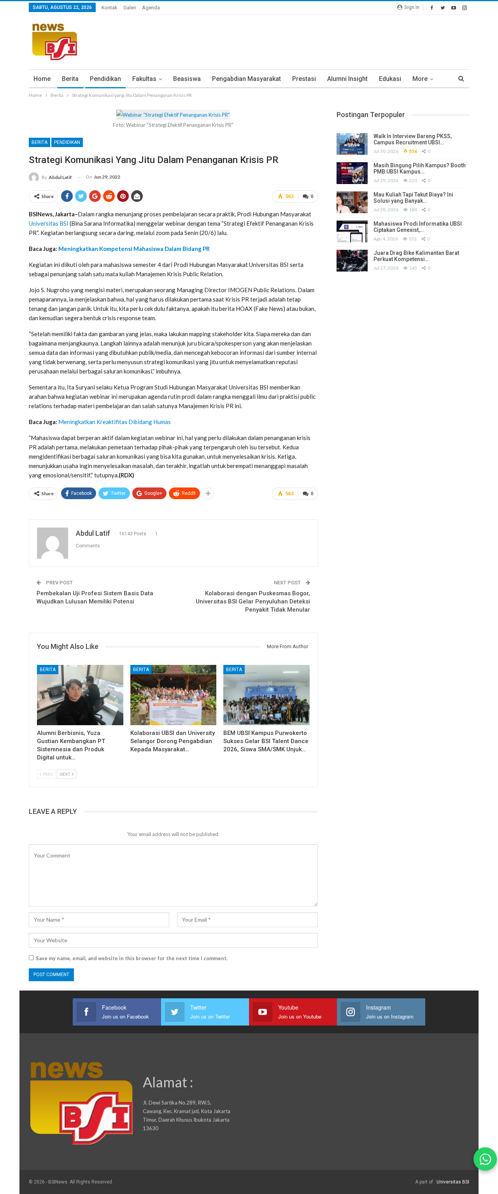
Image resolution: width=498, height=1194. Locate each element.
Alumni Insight (347, 78)
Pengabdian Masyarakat (246, 78)
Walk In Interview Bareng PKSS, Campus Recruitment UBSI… (413, 139)
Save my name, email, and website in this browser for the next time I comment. (132, 958)
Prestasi (304, 78)
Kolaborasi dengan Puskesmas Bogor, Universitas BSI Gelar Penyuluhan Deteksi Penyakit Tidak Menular (253, 601)
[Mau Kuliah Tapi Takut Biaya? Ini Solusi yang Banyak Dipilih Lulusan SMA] (352, 202)
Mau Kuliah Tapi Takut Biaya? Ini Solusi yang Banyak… (413, 197)
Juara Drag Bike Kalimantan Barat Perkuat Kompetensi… (416, 256)
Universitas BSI (48, 223)
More (420, 78)
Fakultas (144, 78)
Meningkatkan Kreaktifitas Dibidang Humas (114, 421)
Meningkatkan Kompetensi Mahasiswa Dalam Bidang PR (134, 248)
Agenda (151, 8)
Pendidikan (105, 78)
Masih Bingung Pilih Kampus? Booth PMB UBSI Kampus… (420, 168)
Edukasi (390, 78)
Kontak (109, 8)
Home (42, 78)
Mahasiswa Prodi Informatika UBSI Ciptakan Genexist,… (418, 227)
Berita (70, 78)
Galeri (129, 8)
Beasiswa (187, 78)
